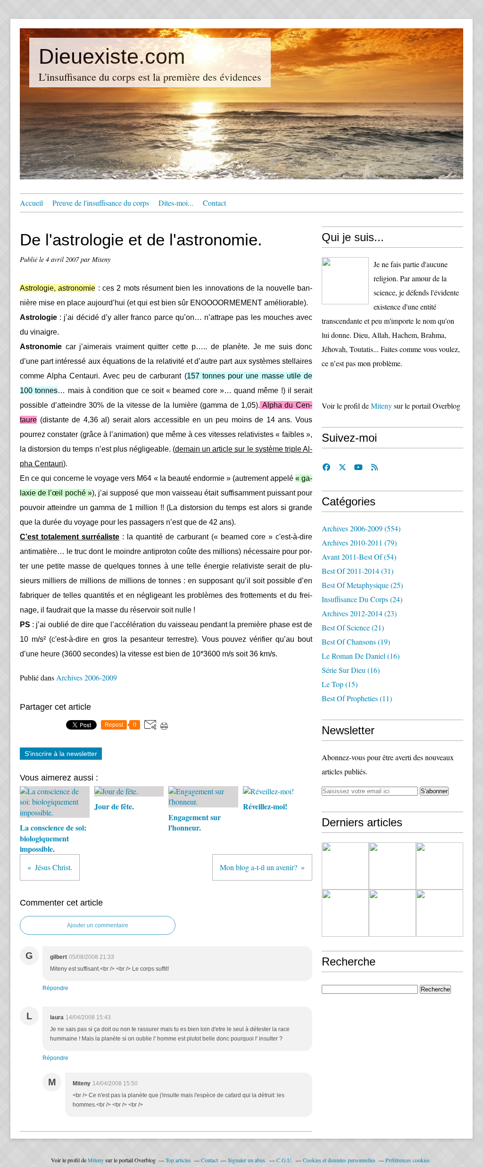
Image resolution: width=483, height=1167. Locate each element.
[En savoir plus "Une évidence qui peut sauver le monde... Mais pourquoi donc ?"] (392, 866)
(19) (356, 641)
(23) (359, 613)
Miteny (381, 406)
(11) (357, 698)
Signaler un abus (247, 1160)
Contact (214, 203)
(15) (340, 684)
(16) (361, 656)
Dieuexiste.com (112, 56)
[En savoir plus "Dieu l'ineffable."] (439, 866)
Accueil (31, 203)
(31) (357, 571)
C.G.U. (284, 1160)
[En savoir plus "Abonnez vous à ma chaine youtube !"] (345, 866)
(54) (359, 557)
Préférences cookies (407, 1160)
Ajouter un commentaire (97, 925)
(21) (353, 627)
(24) (362, 599)
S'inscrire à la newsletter (61, 753)
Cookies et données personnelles (339, 1160)
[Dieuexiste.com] (345, 280)
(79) (359, 542)
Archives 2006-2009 (86, 677)
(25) (362, 585)
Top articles (178, 1160)
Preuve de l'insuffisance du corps (100, 203)
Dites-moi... (175, 203)
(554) (361, 528)
